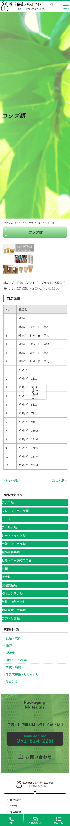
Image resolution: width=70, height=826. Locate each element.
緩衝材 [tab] (6, 577)
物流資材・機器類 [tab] (14, 610)
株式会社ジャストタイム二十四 (18, 222)
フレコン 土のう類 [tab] (15, 510)
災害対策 (12, 681)
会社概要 (15, 800)
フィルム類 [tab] (9, 527)
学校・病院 (13, 667)
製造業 (10, 652)
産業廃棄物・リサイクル (22, 674)
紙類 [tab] (5, 568)
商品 (40, 222)
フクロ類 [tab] (8, 502)
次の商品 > (59, 480)
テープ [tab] (6, 519)
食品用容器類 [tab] (11, 552)
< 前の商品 (10, 480)
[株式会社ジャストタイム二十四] (27, 6)
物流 (9, 645)
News (13, 806)
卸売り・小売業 (16, 660)
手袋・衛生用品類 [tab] (14, 543)
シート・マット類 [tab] (14, 535)
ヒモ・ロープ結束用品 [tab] (16, 560)
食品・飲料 (13, 638)
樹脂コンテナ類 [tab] (12, 593)
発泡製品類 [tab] (9, 585)
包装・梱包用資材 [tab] (14, 601)
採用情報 (15, 812)
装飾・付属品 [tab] (11, 618)
